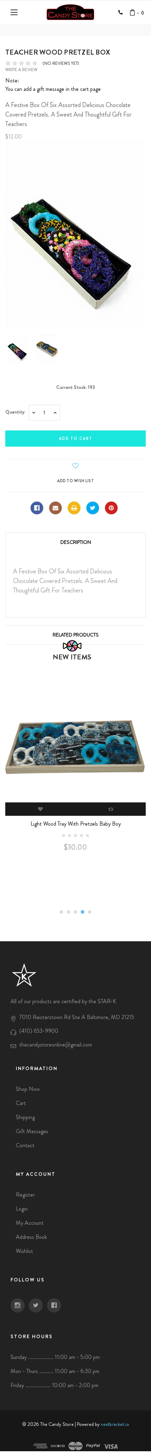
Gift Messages (32, 1131)
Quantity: (15, 411)
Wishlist (24, 1251)
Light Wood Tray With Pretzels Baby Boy (76, 824)
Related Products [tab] (76, 634)
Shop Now (28, 1089)
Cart (21, 1103)
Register (25, 1195)
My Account (30, 1223)
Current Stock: (75, 387)
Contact (25, 1145)
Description (75, 542)
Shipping (25, 1117)
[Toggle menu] (15, 12)
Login (22, 1209)
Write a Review (21, 70)
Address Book (31, 1237)
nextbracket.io (115, 1424)
